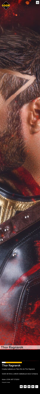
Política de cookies (6, 387)
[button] (37, 2)
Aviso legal (21, 387)
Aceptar (11, 390)
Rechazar (30, 390)
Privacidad (14, 387)
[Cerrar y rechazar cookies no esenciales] (37, 364)
